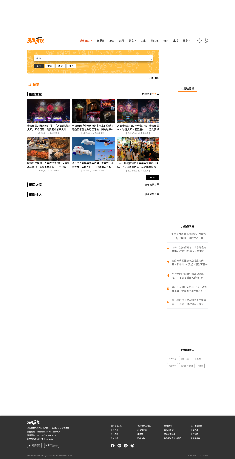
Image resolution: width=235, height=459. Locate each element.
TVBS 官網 (192, 455)
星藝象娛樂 (195, 438)
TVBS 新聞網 (203, 455)
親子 (165, 40)
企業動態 (114, 438)
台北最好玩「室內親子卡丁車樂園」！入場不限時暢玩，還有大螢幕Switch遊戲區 (189, 302)
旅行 (143, 40)
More (152, 177)
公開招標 (194, 430)
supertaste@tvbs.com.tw (48, 431)
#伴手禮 (172, 358)
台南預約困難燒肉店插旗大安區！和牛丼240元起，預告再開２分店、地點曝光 (190, 262)
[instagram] (132, 446)
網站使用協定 (169, 434)
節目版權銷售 (196, 426)
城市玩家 (84, 40)
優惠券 (100, 40)
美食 (131, 40)
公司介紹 (114, 430)
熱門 (121, 40)
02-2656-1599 (47, 438)
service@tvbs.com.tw (46, 435)
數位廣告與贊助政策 (172, 438)
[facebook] (113, 446)
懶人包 (155, 40)
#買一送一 (186, 358)
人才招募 (114, 434)
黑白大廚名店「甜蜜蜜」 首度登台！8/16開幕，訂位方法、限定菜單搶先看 (188, 236)
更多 (185, 40)
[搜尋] (199, 41)
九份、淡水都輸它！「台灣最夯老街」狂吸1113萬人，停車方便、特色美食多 (189, 249)
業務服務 (168, 426)
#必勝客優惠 (187, 365)
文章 (49, 66)
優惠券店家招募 (144, 426)
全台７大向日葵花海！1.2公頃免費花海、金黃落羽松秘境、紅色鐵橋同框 (189, 289)
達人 (71, 66)
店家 (60, 66)
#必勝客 (172, 365)
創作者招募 (142, 430)
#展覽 (198, 358)
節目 (111, 40)
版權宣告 (141, 438)
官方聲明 (194, 434)
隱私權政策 (169, 430)
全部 (39, 66)
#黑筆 (200, 365)
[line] (126, 446)
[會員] (206, 41)
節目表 (140, 434)
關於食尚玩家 (116, 426)
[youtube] (119, 446)
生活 (175, 40)
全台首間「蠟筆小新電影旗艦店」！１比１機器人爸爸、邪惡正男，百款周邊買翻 (189, 275)
